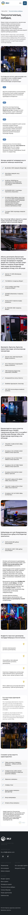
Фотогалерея (5, 868)
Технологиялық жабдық (8, 887)
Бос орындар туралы (21, 865)
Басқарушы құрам (6, 884)
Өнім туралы (4, 881)
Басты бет (4, 11)
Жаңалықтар (4, 865)
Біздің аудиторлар (6, 892)
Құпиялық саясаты (6, 910)
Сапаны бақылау (5, 890)
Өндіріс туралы (5, 878)
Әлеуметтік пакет (20, 868)
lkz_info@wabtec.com (7, 852)
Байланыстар (5, 895)
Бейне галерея (5, 871)
